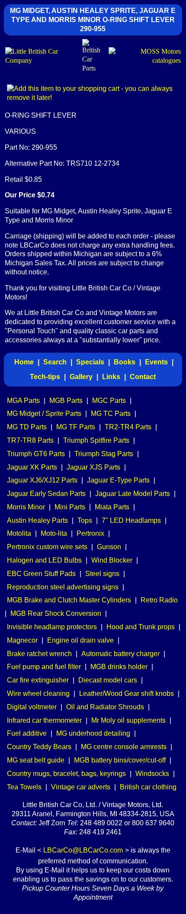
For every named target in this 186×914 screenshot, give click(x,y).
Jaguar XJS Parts (93, 467)
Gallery (81, 376)
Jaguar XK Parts (32, 467)
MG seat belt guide (35, 760)
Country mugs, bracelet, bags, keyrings (66, 773)
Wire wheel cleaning (38, 693)
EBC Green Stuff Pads (41, 573)
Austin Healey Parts (37, 520)
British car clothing (148, 787)
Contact (143, 376)
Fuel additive (27, 733)
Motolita (19, 533)
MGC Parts (109, 400)
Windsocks (152, 773)
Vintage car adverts (80, 787)
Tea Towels (24, 787)
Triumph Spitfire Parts (96, 440)
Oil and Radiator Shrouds (105, 707)
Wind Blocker (111, 560)
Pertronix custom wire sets (47, 546)
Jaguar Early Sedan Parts (46, 493)
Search (55, 362)
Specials (90, 362)
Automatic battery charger (120, 653)
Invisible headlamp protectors (52, 627)
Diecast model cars (107, 680)
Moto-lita (54, 533)
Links (111, 376)
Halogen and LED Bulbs (44, 560)
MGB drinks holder (119, 666)
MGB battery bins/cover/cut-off (120, 760)
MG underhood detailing (93, 733)
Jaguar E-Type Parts (118, 480)
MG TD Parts (27, 427)
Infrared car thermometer (44, 720)
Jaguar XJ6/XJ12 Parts (42, 480)
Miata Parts (112, 507)
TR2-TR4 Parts (128, 427)
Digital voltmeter (32, 707)
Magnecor (22, 640)
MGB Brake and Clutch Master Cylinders (69, 600)
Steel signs (102, 573)
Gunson (109, 546)
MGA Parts (23, 400)
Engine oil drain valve (80, 640)
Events (156, 362)
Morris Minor (26, 507)
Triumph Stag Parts (103, 453)
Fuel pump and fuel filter (44, 666)
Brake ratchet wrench (39, 653)
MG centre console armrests (124, 746)
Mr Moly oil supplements (128, 720)
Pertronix (90, 533)
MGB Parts (66, 400)
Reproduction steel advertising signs (63, 587)
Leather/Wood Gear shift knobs (126, 693)
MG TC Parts (111, 413)
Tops (84, 520)
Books (124, 362)
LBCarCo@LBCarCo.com (83, 850)
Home (24, 362)
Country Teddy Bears (39, 746)
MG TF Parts (75, 427)
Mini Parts (70, 507)
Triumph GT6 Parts (36, 453)
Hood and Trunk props (140, 627)
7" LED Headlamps (131, 520)
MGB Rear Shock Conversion (55, 613)
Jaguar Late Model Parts (132, 493)
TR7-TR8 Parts (30, 440)
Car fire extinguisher (38, 680)
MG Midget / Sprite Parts (44, 413)
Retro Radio (159, 600)
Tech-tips (45, 376)
